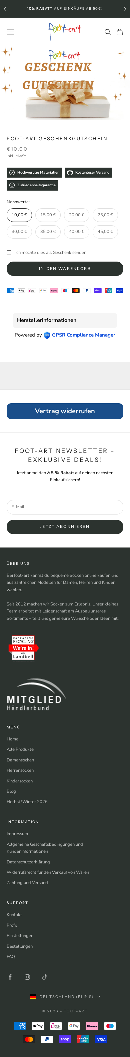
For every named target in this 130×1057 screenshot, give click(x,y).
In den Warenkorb (65, 268)
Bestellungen (20, 946)
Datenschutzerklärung (28, 862)
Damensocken (20, 760)
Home (12, 739)
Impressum (17, 834)
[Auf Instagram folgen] (27, 977)
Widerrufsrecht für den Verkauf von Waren (48, 872)
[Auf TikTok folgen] (44, 977)
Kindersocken (20, 781)
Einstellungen (20, 936)
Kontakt (14, 915)
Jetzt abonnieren (65, 526)
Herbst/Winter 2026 (27, 802)
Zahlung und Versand (27, 883)
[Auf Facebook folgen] (10, 977)
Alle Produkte (20, 749)
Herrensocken (20, 770)
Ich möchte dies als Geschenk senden (50, 253)
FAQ (11, 957)
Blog (11, 791)
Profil (12, 925)
